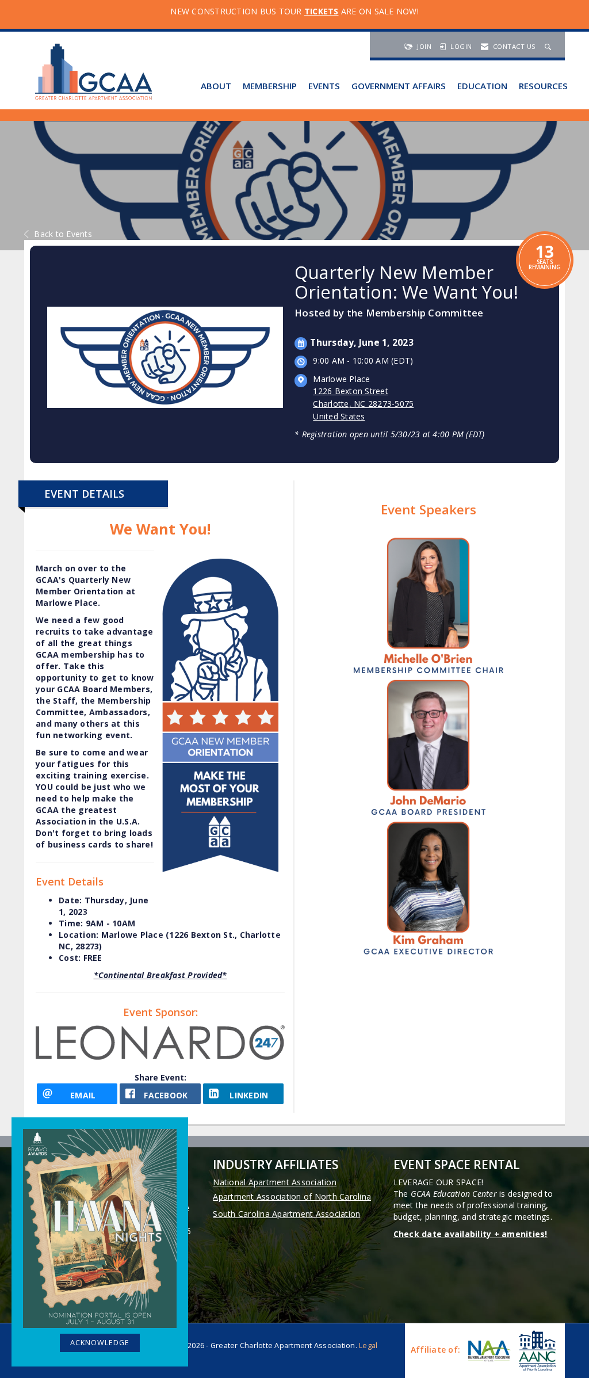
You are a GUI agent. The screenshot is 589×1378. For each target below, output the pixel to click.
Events (324, 85)
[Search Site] (549, 46)
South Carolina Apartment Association (286, 1213)
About (216, 85)
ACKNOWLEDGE (99, 1343)
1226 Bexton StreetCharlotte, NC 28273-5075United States (363, 403)
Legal (368, 1345)
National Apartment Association (274, 1182)
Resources (543, 85)
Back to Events (63, 233)
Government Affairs (398, 85)
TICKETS (321, 11)
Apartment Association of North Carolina (292, 1196)
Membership (270, 85)
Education (482, 85)
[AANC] (536, 1350)
